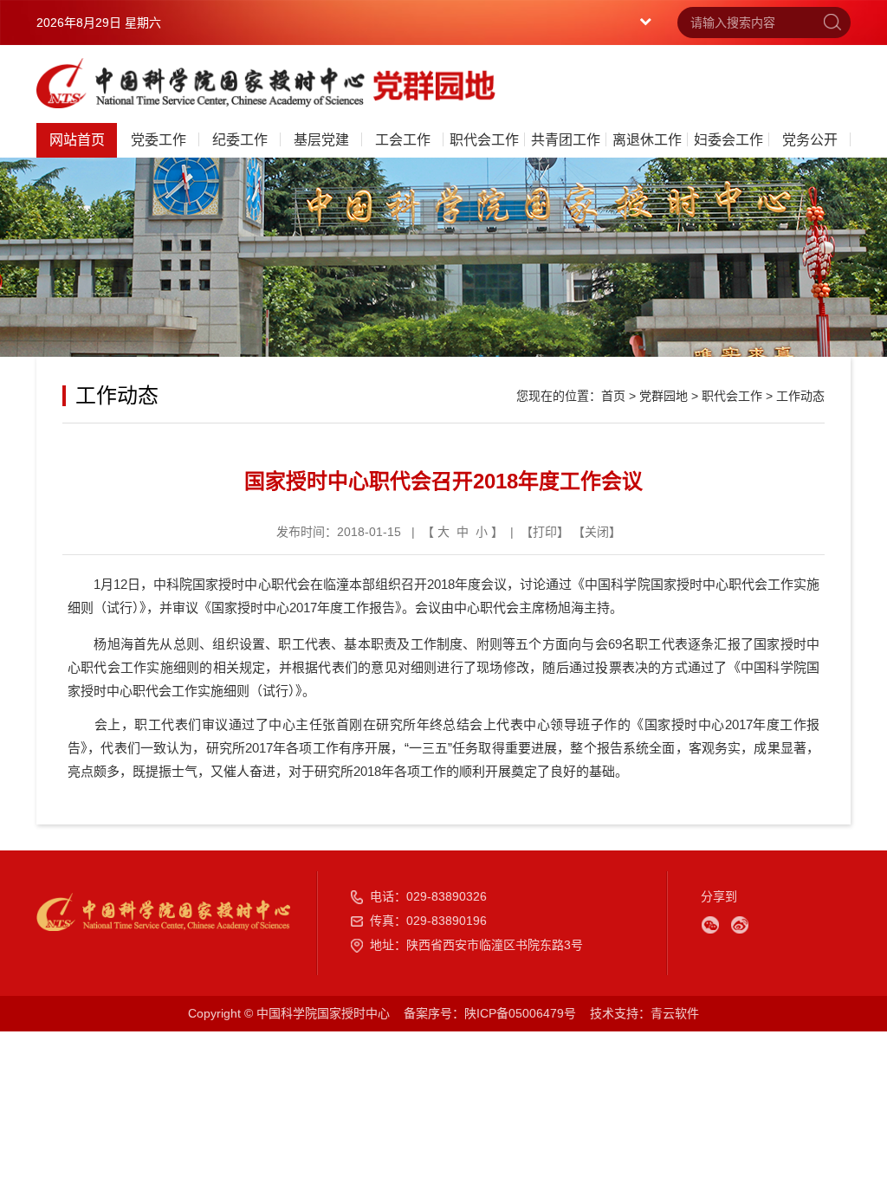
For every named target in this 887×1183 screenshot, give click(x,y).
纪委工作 (240, 140)
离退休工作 (647, 140)
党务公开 (810, 140)
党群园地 (663, 396)
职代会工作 (484, 140)
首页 (613, 396)
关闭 (597, 532)
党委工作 (158, 140)
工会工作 (403, 140)
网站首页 (77, 140)
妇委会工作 (728, 140)
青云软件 (675, 1013)
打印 (545, 532)
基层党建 (321, 140)
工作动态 (800, 396)
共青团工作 (565, 140)
